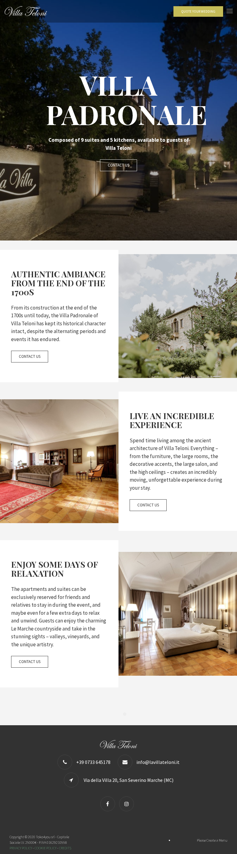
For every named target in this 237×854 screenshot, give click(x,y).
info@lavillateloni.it (158, 762)
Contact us (118, 165)
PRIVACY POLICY (21, 848)
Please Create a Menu (212, 840)
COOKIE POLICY (45, 848)
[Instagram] (128, 803)
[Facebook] (109, 803)
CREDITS (65, 848)
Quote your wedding (198, 11)
